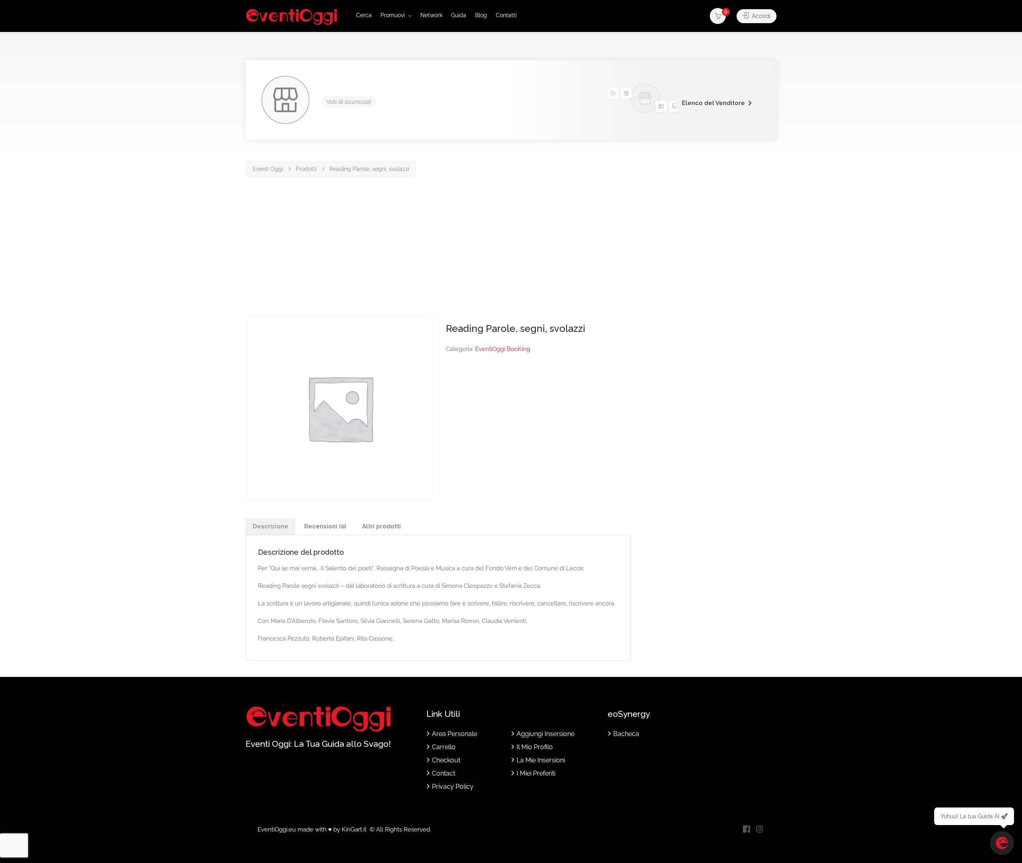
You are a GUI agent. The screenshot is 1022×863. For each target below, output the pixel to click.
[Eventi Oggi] (292, 16)
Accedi (760, 16)
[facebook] (746, 830)
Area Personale (454, 734)
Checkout (446, 760)
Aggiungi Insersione (545, 734)
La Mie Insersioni (541, 760)
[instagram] (760, 830)
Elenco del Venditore (713, 103)
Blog (481, 15)
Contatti (506, 15)
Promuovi (392, 15)
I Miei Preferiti (536, 773)
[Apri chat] (1002, 843)
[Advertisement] (511, 255)
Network (431, 15)
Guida (458, 15)
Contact (443, 773)
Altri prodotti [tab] (381, 526)
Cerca (364, 15)
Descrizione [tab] (270, 526)
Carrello (444, 747)
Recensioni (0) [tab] (325, 526)
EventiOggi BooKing (502, 349)
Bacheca (626, 734)
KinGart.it (354, 829)
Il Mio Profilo (535, 747)
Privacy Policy (452, 786)
